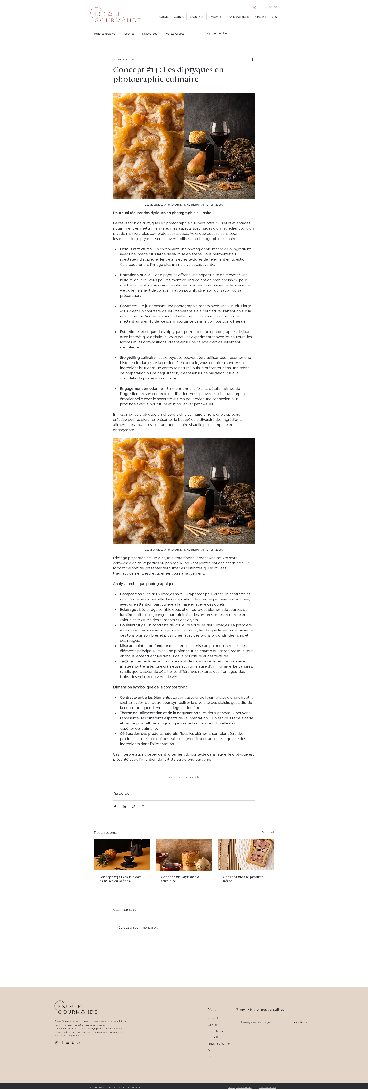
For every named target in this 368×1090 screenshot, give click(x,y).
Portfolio (214, 1037)
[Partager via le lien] (134, 807)
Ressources (149, 33)
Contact (213, 1024)
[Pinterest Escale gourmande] (73, 1043)
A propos (214, 1050)
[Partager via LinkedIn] (124, 807)
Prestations (215, 1031)
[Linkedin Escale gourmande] (68, 1043)
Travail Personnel (219, 1043)
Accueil (213, 1018)
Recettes (128, 33)
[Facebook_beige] (260, 7)
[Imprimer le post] (143, 807)
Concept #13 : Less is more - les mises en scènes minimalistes (121, 879)
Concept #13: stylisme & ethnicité (180, 879)
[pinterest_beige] (270, 7)
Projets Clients (174, 33)
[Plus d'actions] (252, 59)
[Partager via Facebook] (115, 807)
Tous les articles (104, 33)
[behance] (78, 1043)
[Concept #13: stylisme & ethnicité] (184, 855)
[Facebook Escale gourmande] (62, 1043)
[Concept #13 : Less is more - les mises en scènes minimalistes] (122, 854)
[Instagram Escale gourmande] (57, 1043)
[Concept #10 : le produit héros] (246, 854)
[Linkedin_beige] (265, 7)
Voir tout (268, 832)
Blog (211, 1056)
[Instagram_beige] (255, 7)
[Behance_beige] (275, 7)
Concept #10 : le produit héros (243, 879)
